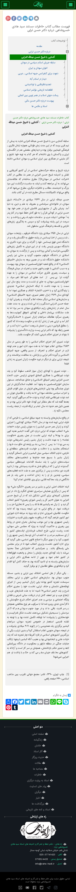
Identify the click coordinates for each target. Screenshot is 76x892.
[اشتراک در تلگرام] (30, 18)
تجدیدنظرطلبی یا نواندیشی (38, 84)
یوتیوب (27, 887)
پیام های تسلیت (38, 786)
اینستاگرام (55, 887)
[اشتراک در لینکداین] (25, 18)
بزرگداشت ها (38, 804)
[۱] (40, 179)
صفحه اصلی (38, 734)
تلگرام (48, 887)
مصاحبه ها (38, 769)
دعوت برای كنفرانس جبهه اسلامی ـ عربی (38, 73)
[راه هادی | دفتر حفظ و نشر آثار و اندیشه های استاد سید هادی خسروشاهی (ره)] (38, 4)
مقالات (38, 763)
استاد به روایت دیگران (38, 780)
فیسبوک (34, 887)
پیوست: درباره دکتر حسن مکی (39, 101)
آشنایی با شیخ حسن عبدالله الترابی (38, 57)
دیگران (38, 792)
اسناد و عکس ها (39, 106)
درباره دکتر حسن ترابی (39, 51)
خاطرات (38, 775)
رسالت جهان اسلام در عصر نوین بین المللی (38, 95)
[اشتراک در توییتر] (19, 18)
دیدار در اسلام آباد (38, 79)
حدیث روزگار (38, 757)
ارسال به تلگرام (60, 695)
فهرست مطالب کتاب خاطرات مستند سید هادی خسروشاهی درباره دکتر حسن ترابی (41, 28)
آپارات (20, 887)
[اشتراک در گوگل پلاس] (8, 18)
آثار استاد (38, 751)
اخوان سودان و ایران (38, 68)
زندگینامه (38, 740)
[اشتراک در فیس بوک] (13, 18)
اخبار (38, 798)
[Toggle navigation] (71, 4)
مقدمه (39, 46)
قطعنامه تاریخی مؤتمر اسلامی (38, 90)
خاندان (38, 746)
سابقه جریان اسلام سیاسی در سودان (38, 62)
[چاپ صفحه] (36, 18)
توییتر (41, 887)
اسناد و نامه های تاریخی (38, 810)
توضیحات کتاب (58, 41)
